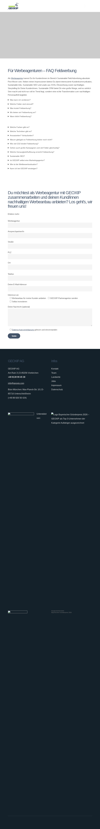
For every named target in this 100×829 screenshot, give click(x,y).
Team (53, 373)
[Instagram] (84, 822)
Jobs (53, 381)
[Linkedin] (87, 822)
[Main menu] (89, 6)
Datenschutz (57, 389)
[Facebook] (81, 822)
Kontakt (54, 369)
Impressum (56, 385)
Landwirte (55, 377)
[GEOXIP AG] (13, 6)
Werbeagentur (17, 78)
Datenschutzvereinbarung (23, 330)
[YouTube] (91, 822)
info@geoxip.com (16, 383)
